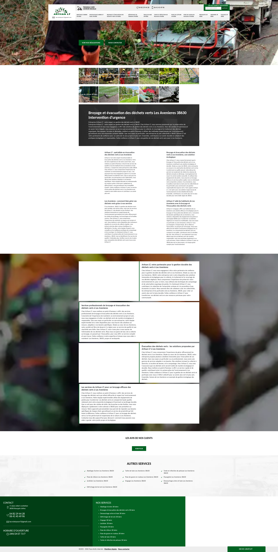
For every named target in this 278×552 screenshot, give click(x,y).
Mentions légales (110, 549)
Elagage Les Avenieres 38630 (135, 481)
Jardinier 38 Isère (214, 15)
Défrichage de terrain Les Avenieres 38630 (102, 487)
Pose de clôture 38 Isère (176, 15)
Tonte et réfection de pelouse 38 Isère (161, 15)
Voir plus (139, 449)
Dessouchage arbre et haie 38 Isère (96, 15)
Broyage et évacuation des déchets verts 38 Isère (115, 15)
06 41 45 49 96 (159, 7)
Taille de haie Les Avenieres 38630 (137, 471)
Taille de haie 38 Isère (148, 15)
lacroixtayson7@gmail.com (63, 17)
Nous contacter (115, 43)
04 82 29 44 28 (144, 7)
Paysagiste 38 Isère (203, 15)
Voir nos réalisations (91, 43)
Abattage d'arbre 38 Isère (82, 15)
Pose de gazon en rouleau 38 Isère (189, 15)
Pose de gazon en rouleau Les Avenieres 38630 (141, 477)
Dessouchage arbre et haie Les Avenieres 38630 (178, 482)
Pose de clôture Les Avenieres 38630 (100, 477)
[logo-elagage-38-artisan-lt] (62, 11)
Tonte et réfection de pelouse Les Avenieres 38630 (179, 472)
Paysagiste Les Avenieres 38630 (175, 477)
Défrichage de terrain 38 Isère (133, 15)
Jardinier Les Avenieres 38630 (97, 481)
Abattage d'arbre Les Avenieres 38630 (100, 471)
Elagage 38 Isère (224, 15)
